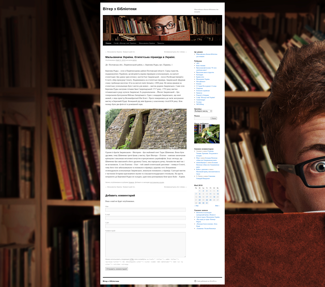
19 (214, 197)
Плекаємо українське (203, 91)
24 (207, 200)
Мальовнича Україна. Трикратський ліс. (120, 52)
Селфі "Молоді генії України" (205, 97)
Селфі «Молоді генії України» (125, 43)
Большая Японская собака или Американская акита (207, 164)
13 (218, 194)
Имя (106, 206)
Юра (197, 158)
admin (134, 60)
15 (200, 197)
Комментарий (110, 231)
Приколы (160, 43)
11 (210, 194)
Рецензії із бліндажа (202, 95)
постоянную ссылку (157, 182)
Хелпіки (198, 102)
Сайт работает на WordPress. (207, 281)
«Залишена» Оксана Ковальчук (206, 228)
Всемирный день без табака (175, 52)
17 (207, 197)
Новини (108, 43)
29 (200, 203)
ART (197, 63)
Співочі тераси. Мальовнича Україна (208, 217)
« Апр (196, 205)
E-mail (107, 214)
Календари (199, 75)
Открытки (199, 88)
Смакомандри (200, 100)
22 (200, 200)
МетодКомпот (200, 81)
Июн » (217, 205)
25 (210, 200)
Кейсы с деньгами (202, 169)
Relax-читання (200, 65)
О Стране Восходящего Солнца (206, 86)
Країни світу (200, 77)
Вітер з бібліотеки (119, 8)
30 (203, 203)
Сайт (107, 222)
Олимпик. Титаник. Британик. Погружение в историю (207, 153)
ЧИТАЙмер (200, 104)
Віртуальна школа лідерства (205, 72)
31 (207, 203)
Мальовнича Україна (147, 43)
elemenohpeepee (201, 162)
